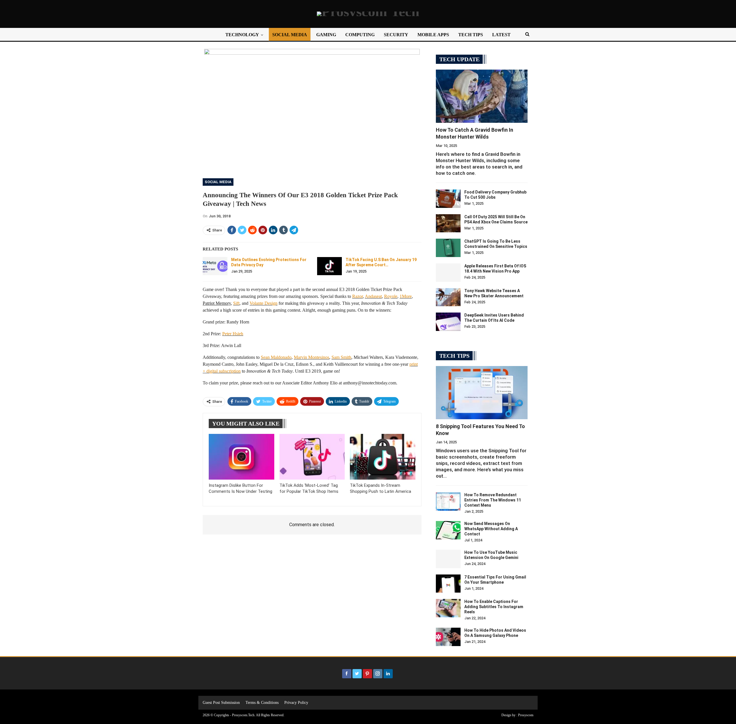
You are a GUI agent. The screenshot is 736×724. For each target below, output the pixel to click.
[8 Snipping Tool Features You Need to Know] (482, 392)
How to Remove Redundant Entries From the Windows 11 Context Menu (492, 500)
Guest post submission (221, 702)
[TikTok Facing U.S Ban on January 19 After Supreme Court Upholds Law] (329, 266)
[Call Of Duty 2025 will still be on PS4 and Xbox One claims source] (448, 223)
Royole (390, 296)
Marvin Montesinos (311, 357)
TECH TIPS (470, 34)
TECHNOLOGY (242, 34)
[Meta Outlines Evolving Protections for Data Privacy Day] (215, 266)
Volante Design (263, 303)
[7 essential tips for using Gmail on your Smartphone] (448, 583)
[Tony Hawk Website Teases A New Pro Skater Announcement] (448, 297)
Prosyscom (525, 715)
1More (406, 296)
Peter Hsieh (232, 333)
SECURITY (396, 34)
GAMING (326, 34)
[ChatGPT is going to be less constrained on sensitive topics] (448, 248)
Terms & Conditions (262, 702)
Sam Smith (341, 357)
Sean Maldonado (276, 357)
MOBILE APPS (433, 34)
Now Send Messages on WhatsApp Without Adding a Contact (491, 528)
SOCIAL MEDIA (289, 34)
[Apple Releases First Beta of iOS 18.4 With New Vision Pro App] (448, 272)
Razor (357, 296)
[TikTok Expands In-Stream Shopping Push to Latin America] (382, 457)
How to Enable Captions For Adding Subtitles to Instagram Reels (493, 606)
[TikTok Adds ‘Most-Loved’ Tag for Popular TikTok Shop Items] (312, 457)
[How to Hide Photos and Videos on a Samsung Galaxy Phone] (448, 637)
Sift (236, 303)
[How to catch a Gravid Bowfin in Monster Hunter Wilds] (482, 96)
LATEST (501, 34)
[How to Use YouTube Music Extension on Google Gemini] (448, 559)
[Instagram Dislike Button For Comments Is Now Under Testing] (241, 457)
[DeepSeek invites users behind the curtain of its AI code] (448, 322)
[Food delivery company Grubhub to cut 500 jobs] (448, 198)
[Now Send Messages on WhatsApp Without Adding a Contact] (448, 530)
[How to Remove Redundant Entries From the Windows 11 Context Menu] (448, 501)
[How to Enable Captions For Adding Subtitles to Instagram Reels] (448, 608)
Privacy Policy (296, 702)
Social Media (218, 182)
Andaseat (373, 296)
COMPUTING (360, 34)
